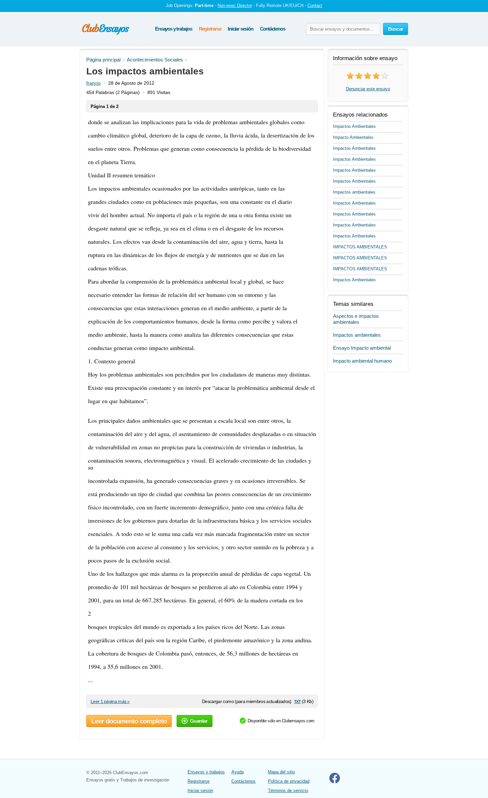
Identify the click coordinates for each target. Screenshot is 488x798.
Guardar (198, 721)
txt (297, 701)
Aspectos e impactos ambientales (356, 319)
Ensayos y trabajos (173, 29)
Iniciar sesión (240, 29)
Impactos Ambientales (354, 126)
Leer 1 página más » (110, 701)
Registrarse (210, 29)
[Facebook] (334, 781)
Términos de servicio (288, 790)
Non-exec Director (234, 5)
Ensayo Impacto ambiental (362, 348)
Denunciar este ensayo (368, 88)
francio (93, 83)
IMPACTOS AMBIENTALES (360, 246)
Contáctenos (272, 29)
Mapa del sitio (281, 771)
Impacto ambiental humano (362, 361)
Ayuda (237, 771)
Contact (314, 5)
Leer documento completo (129, 721)
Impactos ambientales (354, 192)
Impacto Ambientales (353, 137)
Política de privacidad (288, 781)
